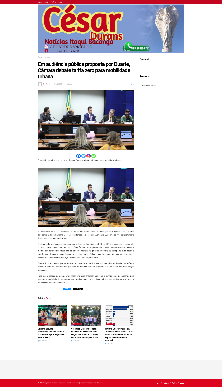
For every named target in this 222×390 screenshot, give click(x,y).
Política (53, 2)
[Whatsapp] (93, 156)
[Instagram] (88, 156)
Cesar (47, 84)
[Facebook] (78, 156)
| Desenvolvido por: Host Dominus (91, 383)
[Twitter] (83, 156)
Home (40, 2)
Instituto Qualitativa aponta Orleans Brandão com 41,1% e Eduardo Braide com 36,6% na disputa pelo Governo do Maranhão (118, 335)
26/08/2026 (76, 341)
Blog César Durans (50, 383)
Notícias (46, 2)
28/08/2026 (43, 341)
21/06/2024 (58, 84)
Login (60, 2)
